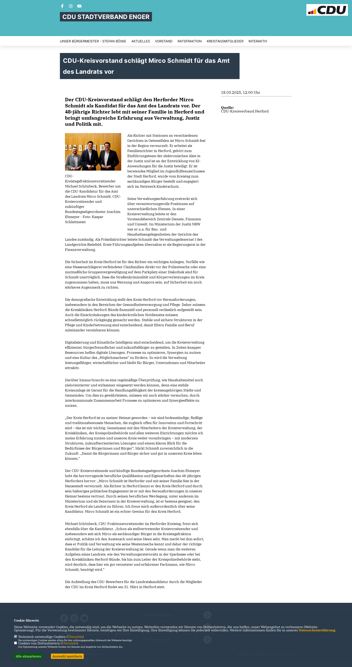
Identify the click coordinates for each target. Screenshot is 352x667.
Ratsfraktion (190, 41)
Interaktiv (258, 41)
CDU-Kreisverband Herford (245, 111)
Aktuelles (140, 41)
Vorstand (164, 41)
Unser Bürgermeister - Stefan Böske (93, 41)
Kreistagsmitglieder (225, 41)
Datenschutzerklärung (317, 630)
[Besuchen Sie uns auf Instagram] (70, 6)
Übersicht (75, 637)
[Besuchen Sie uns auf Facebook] (62, 6)
